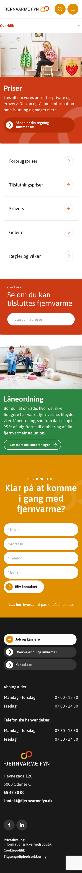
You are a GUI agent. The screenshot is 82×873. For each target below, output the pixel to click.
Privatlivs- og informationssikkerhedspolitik (27, 842)
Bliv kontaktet (26, 587)
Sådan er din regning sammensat (32, 125)
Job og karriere (27, 639)
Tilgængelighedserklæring (25, 856)
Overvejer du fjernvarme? (36, 652)
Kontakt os (23, 665)
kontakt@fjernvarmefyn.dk (28, 800)
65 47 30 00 (14, 792)
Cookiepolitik (14, 850)
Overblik (7, 26)
